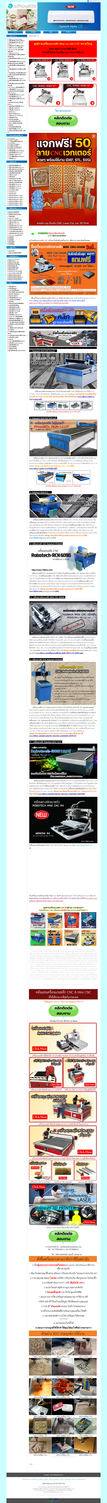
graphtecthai (57, 1479)
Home (15, 32)
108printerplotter (81, 1479)
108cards (74, 1479)
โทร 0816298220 (63, 111)
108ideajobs (35, 1479)
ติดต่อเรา (68, 32)
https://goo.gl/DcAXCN (84, 845)
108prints (41, 1479)
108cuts (51, 1479)
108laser (46, 1479)
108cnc (62, 1479)
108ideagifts (68, 1479)
